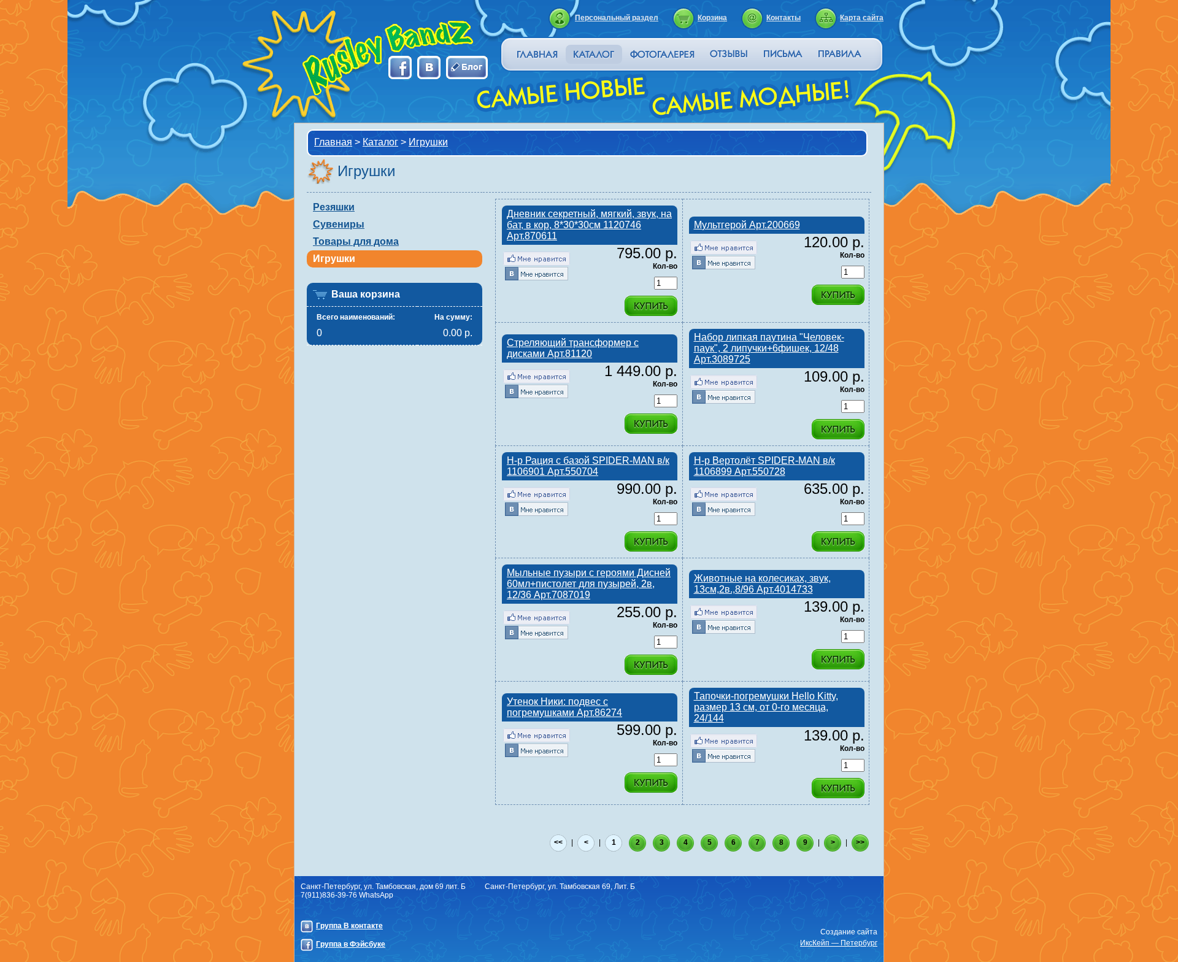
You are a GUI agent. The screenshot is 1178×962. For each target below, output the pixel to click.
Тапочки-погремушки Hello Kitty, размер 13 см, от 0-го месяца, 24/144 (766, 707)
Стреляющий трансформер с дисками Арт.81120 (573, 348)
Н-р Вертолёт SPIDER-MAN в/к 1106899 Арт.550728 (764, 466)
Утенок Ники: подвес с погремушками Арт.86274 (564, 707)
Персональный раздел (616, 17)
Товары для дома (356, 241)
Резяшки (334, 207)
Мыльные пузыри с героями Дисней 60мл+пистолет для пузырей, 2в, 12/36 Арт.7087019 (589, 584)
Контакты (783, 17)
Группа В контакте (349, 926)
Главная (333, 142)
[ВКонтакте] (536, 273)
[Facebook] (536, 259)
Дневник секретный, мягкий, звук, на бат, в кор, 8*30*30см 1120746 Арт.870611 (589, 225)
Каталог (380, 142)
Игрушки (428, 142)
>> (860, 842)
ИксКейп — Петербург (838, 943)
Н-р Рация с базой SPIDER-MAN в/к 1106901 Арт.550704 (588, 466)
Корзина (712, 17)
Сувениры (338, 224)
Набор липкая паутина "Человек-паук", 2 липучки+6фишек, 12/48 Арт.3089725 (769, 348)
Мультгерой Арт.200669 (747, 225)
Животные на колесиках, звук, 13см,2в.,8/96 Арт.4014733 (762, 584)
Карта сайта (862, 17)
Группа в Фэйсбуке (350, 944)
